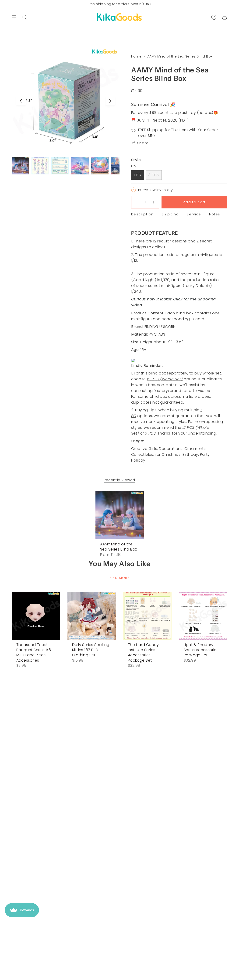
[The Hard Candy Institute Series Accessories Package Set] (147, 616)
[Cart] (224, 17)
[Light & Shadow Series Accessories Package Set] (203, 616)
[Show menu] (14, 17)
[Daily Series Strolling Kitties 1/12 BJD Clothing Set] (91, 616)
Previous (21, 100)
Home (136, 56)
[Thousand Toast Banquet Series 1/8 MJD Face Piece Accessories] (36, 616)
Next (110, 100)
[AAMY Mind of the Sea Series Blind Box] (119, 515)
